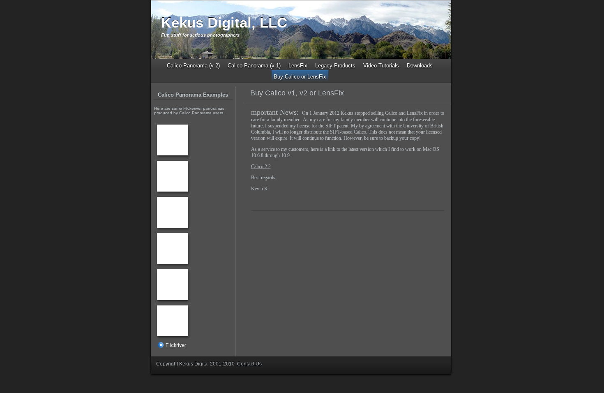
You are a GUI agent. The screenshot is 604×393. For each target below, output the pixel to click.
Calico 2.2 (261, 166)
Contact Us (249, 364)
